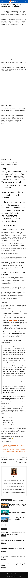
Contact (12, 573)
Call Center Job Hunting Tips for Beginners (14, 449)
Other (3, 507)
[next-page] (5, 525)
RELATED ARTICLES (6, 500)
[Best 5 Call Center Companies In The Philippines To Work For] (5, 505)
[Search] (26, 1)
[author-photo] (14, 474)
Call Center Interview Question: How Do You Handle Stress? (21, 461)
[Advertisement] (14, 42)
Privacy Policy (18, 573)
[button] (2, 1)
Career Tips (4, 535)
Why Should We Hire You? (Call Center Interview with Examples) (7, 461)
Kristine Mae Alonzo (14, 477)
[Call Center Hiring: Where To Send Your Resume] (5, 519)
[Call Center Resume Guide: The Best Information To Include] (5, 512)
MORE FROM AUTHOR (18, 500)
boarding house (13, 320)
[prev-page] (2, 525)
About (8, 573)
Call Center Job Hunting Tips (4, 514)
